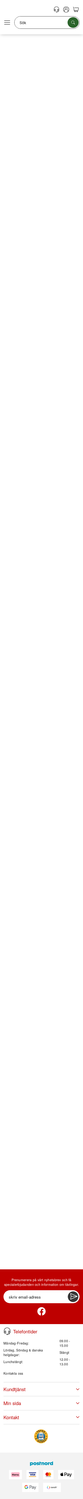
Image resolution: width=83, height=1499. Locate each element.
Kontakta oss (13, 1373)
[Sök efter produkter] (73, 22)
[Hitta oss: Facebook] (41, 1311)
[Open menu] (7, 23)
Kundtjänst (14, 1389)
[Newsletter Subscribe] (73, 1296)
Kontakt (11, 1417)
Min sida (12, 1403)
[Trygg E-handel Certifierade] (41, 1436)
